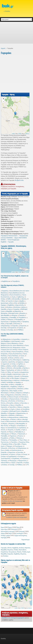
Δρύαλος (10, 376)
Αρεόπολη (12, 362)
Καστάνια (20, 388)
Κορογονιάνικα (14, 399)
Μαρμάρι (12, 413)
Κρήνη (24, 307)
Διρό (16, 301)
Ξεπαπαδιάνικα (11, 427)
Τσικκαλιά (25, 458)
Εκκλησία (14, 529)
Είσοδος (7, 11)
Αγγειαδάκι (16, 339)
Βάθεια (3, 366)
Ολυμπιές (10, 429)
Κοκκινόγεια (24, 397)
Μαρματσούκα (21, 413)
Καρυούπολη (20, 305)
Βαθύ (9, 299)
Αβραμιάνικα (7, 339)
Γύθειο (3, 301)
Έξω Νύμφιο (15, 378)
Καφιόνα (19, 393)
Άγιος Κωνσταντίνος (15, 354)
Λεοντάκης (5, 409)
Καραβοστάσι (5, 386)
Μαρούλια (18, 311)
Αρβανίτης (20, 297)
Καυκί (2, 307)
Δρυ (24, 374)
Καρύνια (3, 388)
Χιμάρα (26, 462)
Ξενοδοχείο (19, 533)
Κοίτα (24, 395)
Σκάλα (7, 450)
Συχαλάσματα (12, 456)
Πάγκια (11, 432)
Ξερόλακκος (22, 427)
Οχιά (23, 429)
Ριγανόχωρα (18, 446)
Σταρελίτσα (4, 552)
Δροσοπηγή (4, 303)
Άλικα (11, 358)
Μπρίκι (5, 423)
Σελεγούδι (4, 448)
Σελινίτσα (17, 323)
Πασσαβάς (13, 317)
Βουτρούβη (16, 299)
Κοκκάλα (3, 397)
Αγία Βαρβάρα (5, 341)
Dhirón (9, 548)
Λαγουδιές (12, 407)
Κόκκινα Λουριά (13, 397)
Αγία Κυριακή (16, 341)
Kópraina (27, 548)
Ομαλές (18, 429)
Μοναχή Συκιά (13, 313)
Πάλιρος (13, 434)
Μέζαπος (12, 415)
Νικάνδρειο (21, 425)
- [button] (3, 101)
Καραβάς (18, 384)
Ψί (28, 464)
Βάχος (3, 368)
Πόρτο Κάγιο (23, 440)
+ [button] (3, 99)
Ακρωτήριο (4, 529)
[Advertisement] (16, 33)
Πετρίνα (20, 436)
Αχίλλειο (20, 364)
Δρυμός (17, 376)
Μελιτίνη (3, 417)
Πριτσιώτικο (5, 321)
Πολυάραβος (19, 319)
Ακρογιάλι (4, 358)
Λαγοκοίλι (4, 407)
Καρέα (20, 386)
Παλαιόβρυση (19, 432)
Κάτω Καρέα (13, 390)
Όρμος (10, 527)
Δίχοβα (22, 301)
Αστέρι (3, 299)
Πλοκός (19, 552)
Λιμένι (13, 409)
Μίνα (19, 419)
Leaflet (13, 133)
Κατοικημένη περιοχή (7, 531)
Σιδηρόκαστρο (5, 325)
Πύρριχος (9, 446)
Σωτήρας (21, 456)
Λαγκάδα (3, 309)
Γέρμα (3, 370)
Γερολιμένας (10, 370)
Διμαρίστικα (24, 372)
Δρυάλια (3, 376)
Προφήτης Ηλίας (15, 321)
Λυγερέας (16, 309)
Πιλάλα (3, 319)
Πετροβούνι (16, 281)
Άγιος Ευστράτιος (15, 295)
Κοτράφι (24, 399)
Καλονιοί (16, 380)
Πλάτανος (10, 319)
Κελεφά (25, 393)
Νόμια (3, 427)
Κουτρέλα (10, 403)
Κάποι (12, 384)
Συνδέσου (5, 501)
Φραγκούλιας (22, 460)
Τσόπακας (4, 460)
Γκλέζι (25, 370)
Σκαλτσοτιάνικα (16, 450)
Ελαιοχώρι (25, 376)
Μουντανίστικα (11, 421)
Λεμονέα (26, 407)
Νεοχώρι (14, 315)
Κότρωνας (4, 401)
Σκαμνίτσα (23, 325)
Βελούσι (9, 368)
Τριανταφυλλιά (5, 458)
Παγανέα (21, 315)
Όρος (18, 527)
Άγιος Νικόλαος (13, 356)
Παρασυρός (4, 317)
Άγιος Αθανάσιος (12, 343)
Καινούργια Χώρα (6, 380)
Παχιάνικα (13, 436)
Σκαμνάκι (15, 325)
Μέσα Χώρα (23, 417)
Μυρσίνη (22, 313)
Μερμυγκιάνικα (13, 417)
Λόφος (3, 533)
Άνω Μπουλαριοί (15, 360)
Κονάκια (9, 307)
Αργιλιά (4, 362)
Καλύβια (22, 303)
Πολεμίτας (4, 440)
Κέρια (2, 395)
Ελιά (11, 303)
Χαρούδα (19, 462)
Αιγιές (13, 297)
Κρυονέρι (24, 403)
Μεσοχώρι (4, 313)
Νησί (10, 533)
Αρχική (3, 48)
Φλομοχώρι (13, 460)
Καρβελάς (5, 281)
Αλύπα (17, 358)
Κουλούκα (17, 307)
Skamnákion (22, 550)
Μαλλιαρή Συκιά (15, 411)
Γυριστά (9, 301)
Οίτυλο (3, 429)
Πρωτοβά (9, 323)
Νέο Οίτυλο (4, 425)
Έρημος (23, 378)
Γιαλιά (18, 370)
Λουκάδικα (26, 409)
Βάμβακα (21, 366)
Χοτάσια (4, 464)
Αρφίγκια (20, 362)
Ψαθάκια (20, 330)
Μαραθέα (9, 311)
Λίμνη (10, 309)
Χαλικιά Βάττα (5, 462)
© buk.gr (27, 133)
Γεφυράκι (11, 242)
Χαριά (13, 462)
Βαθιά (9, 366)
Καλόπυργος (25, 380)
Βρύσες (24, 299)
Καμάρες (3, 305)
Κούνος (3, 403)
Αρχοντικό (6, 364)
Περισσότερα (25, 539)
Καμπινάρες (4, 384)
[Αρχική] (16, 6)
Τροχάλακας (15, 458)
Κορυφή (21, 531)
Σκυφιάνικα (12, 328)
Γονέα (2, 372)
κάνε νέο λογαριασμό (15, 501)
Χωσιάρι (10, 330)
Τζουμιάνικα (12, 552)
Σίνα (2, 450)
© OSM (19, 133)
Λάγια (12, 405)
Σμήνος (21, 328)
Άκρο (2, 527)
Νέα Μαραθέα (5, 315)
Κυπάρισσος (4, 405)
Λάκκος (20, 407)
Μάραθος (4, 413)
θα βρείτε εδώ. (19, 180)
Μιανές (13, 419)
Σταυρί (25, 454)
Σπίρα (19, 454)
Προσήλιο (14, 442)
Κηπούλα (18, 395)
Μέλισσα (19, 415)
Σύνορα (3, 330)
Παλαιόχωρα (5, 434)
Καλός (4, 382)
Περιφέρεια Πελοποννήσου (9, 235)
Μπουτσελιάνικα (24, 421)
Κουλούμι (20, 401)
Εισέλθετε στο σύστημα (9, 618)
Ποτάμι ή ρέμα (5, 535)
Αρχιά (27, 362)
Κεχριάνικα (10, 395)
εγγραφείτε (21, 618)
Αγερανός (5, 291)
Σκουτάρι (4, 328)
